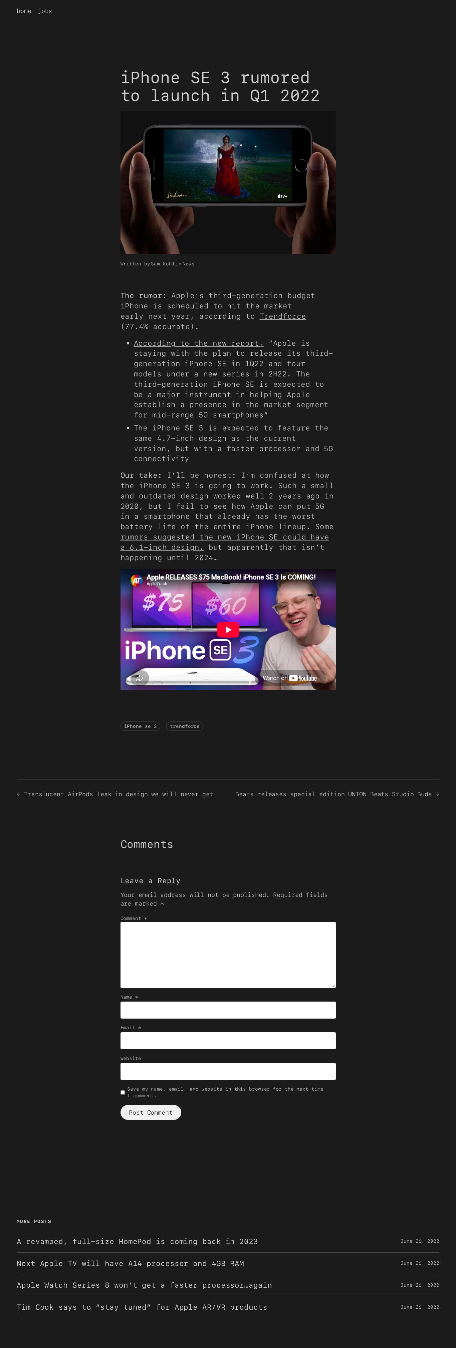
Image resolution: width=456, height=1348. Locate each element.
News (189, 263)
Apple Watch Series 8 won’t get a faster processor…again (144, 1285)
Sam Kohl (163, 263)
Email (131, 1027)
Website (131, 1058)
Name (129, 997)
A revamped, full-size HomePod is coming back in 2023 (137, 1241)
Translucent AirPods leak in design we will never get (118, 794)
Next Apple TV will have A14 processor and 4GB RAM (130, 1263)
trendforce (185, 726)
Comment (134, 918)
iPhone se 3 (140, 726)
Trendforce (283, 316)
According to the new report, (199, 343)
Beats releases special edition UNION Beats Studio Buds (333, 794)
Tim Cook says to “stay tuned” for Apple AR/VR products (142, 1307)
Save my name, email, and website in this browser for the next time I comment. (225, 1092)
